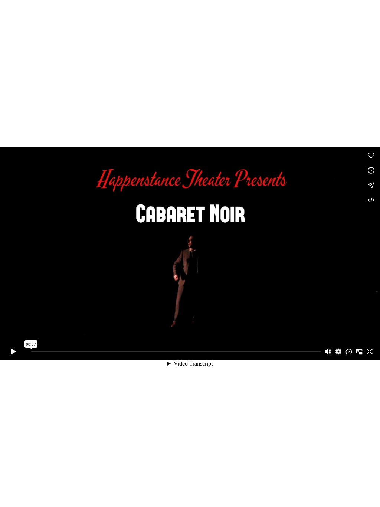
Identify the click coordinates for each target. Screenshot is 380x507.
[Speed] (348, 351)
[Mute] (328, 351)
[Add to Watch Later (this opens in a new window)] (371, 170)
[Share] (371, 185)
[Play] (13, 351)
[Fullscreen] (369, 351)
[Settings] (338, 351)
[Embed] (371, 200)
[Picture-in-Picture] (359, 351)
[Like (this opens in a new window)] (371, 155)
